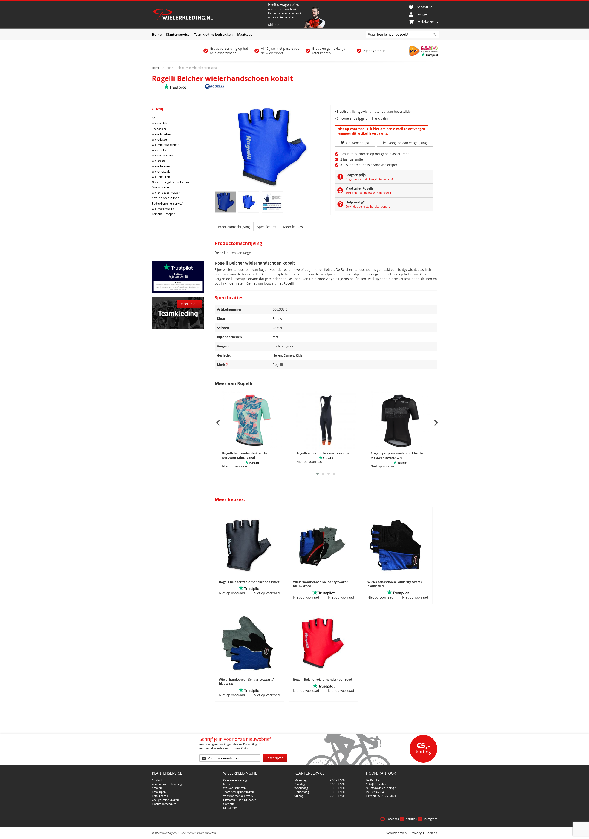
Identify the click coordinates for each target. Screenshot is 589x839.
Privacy (416, 833)
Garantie (228, 804)
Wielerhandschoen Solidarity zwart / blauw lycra (394, 584)
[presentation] (218, 423)
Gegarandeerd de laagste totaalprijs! (369, 179)
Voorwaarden (396, 833)
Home (156, 67)
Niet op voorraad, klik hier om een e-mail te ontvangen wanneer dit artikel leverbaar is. (381, 131)
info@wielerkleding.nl (383, 788)
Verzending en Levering (167, 784)
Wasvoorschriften (234, 788)
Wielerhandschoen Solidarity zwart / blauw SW (246, 682)
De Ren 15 (372, 780)
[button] (317, 473)
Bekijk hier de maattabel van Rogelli (368, 192)
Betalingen (159, 792)
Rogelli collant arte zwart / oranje (322, 453)
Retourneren (160, 796)
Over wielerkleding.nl (236, 780)
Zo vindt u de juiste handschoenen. (368, 206)
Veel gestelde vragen (165, 800)
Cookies (431, 833)
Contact (157, 780)
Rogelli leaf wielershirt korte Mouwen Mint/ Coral (244, 455)
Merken (228, 784)
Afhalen (157, 788)
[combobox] (402, 34)
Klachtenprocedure (164, 804)
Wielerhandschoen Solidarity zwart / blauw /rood (320, 584)
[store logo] (209, 14)
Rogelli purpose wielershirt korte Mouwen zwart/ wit (397, 455)
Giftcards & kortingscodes (239, 800)
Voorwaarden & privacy (238, 796)
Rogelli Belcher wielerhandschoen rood (322, 680)
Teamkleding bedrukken (238, 792)
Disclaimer (230, 808)
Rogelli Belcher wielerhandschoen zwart (249, 582)
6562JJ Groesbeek (377, 784)
